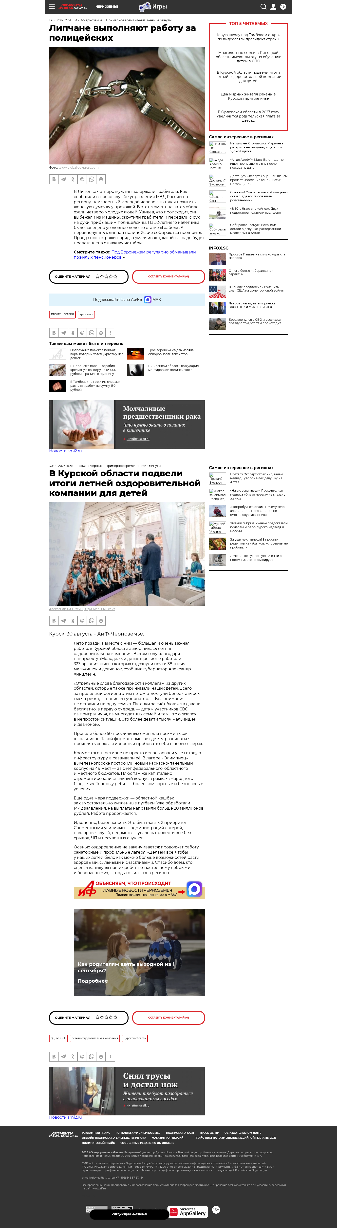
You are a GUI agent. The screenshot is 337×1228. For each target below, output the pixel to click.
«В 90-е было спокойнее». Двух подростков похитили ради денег (256, 210)
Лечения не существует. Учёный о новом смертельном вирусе (256, 558)
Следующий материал (129, 1214)
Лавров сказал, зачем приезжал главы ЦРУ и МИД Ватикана (253, 305)
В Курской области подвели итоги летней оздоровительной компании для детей (248, 76)
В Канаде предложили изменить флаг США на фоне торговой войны (256, 288)
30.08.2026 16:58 (61, 466)
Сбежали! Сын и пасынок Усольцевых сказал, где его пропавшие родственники (259, 196)
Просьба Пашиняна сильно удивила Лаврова (257, 256)
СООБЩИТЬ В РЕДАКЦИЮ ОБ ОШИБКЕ (147, 1143)
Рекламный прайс (96, 1133)
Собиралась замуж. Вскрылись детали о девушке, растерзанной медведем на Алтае (255, 229)
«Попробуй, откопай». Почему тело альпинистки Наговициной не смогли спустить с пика (257, 511)
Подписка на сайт (180, 1133)
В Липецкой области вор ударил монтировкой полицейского (173, 368)
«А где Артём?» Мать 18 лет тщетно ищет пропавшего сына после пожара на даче (257, 163)
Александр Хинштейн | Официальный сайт (82, 609)
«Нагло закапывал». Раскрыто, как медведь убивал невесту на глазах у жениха (257, 494)
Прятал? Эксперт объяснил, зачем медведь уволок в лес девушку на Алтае (256, 478)
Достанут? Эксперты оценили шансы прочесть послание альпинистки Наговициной (258, 180)
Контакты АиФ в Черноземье (138, 1133)
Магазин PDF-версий (167, 1137)
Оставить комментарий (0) (168, 276)
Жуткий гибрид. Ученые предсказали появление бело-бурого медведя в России (259, 527)
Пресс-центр (209, 1133)
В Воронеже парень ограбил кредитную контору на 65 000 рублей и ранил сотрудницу (93, 370)
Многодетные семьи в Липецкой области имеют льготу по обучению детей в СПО (248, 57)
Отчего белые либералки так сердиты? (251, 272)
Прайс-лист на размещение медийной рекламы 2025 (235, 1137)
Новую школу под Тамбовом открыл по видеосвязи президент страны (248, 37)
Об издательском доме (243, 1133)
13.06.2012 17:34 (60, 20)
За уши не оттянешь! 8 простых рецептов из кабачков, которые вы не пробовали (259, 543)
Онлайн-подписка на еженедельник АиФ (114, 1137)
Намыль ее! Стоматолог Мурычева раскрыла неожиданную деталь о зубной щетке (256, 147)
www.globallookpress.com (79, 167)
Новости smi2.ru (65, 451)
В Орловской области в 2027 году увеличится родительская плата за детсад (248, 116)
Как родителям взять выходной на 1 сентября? (126, 967)
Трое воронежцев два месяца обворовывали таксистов (171, 352)
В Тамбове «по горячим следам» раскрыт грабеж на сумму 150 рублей (95, 385)
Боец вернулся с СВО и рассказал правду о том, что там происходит (255, 321)
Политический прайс (98, 1143)
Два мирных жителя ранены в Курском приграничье (248, 96)
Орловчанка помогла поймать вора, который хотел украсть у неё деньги (96, 354)
